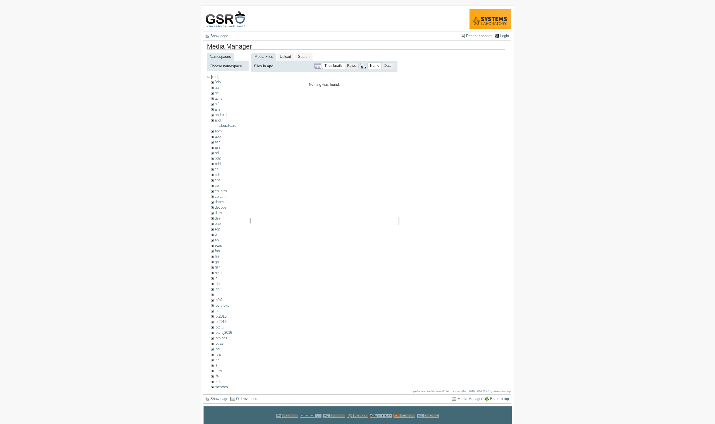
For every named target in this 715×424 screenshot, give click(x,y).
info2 (219, 300)
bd (217, 153)
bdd (218, 164)
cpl (217, 186)
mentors (221, 387)
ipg (217, 349)
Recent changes (479, 36)
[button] (333, 66)
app (218, 136)
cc (217, 169)
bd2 (218, 158)
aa (217, 87)
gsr (217, 267)
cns (218, 180)
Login (504, 36)
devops (221, 207)
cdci (218, 175)
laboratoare (227, 125)
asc (218, 142)
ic (216, 278)
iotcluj (219, 327)
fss (217, 256)
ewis (218, 245)
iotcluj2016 (223, 332)
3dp (218, 82)
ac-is (219, 98)
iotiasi (219, 343)
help (218, 273)
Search (303, 56)
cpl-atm (221, 191)
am (217, 109)
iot (217, 311)
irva (218, 354)
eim (218, 234)
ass (218, 147)
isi (216, 365)
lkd (217, 382)
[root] (215, 77)
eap (218, 223)
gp (217, 262)
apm (218, 131)
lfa (217, 376)
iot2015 (221, 316)
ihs (217, 289)
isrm (218, 371)
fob (217, 251)
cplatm (220, 196)
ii (215, 294)
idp (217, 284)
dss (218, 218)
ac (217, 93)
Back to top (499, 399)
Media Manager (469, 399)
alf (217, 104)
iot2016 (221, 322)
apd (218, 120)
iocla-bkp (222, 305)
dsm (218, 213)
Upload (285, 56)
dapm (219, 202)
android (221, 115)
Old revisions (246, 399)
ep (217, 240)
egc (218, 229)
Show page (219, 36)
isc (217, 360)
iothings (221, 338)
